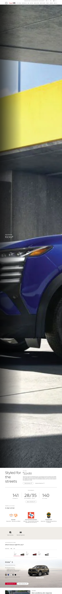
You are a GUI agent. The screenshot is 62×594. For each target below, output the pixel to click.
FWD (11, 548)
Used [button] (28, 3)
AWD (14, 548)
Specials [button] (19, 3)
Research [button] (51, 3)
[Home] (17, 3)
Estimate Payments (39, 483)
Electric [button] (31, 3)
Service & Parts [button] (42, 3)
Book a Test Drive (30, 501)
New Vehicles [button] (24, 3)
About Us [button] (55, 3)
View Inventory (28, 483)
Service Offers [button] (36, 3)
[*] (14, 565)
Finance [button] (47, 3)
